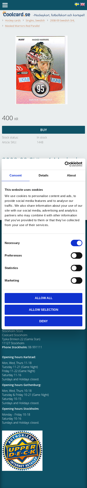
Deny (43, 321)
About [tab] (71, 175)
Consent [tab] (16, 175)
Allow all (43, 298)
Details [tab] (44, 175)
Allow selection (43, 309)
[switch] (76, 255)
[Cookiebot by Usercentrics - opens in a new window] (64, 164)
